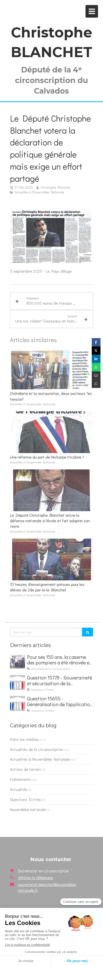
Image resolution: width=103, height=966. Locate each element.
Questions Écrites (25, 799)
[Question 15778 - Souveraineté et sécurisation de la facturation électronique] (17, 682)
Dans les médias (24, 739)
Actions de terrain (25, 769)
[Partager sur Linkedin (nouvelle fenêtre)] (96, 359)
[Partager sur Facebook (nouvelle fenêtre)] (96, 342)
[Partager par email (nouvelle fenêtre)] (96, 375)
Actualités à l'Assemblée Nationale (40, 759)
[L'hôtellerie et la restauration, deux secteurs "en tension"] (51, 368)
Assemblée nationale (28, 809)
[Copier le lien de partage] (96, 384)
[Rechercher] (87, 632)
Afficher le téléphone (35, 877)
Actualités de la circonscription (36, 749)
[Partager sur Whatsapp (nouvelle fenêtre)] (96, 367)
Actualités (19, 789)
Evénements (20, 779)
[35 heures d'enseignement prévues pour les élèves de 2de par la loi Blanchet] (51, 559)
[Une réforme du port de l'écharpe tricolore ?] (51, 432)
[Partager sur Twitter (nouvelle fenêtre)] (96, 350)
